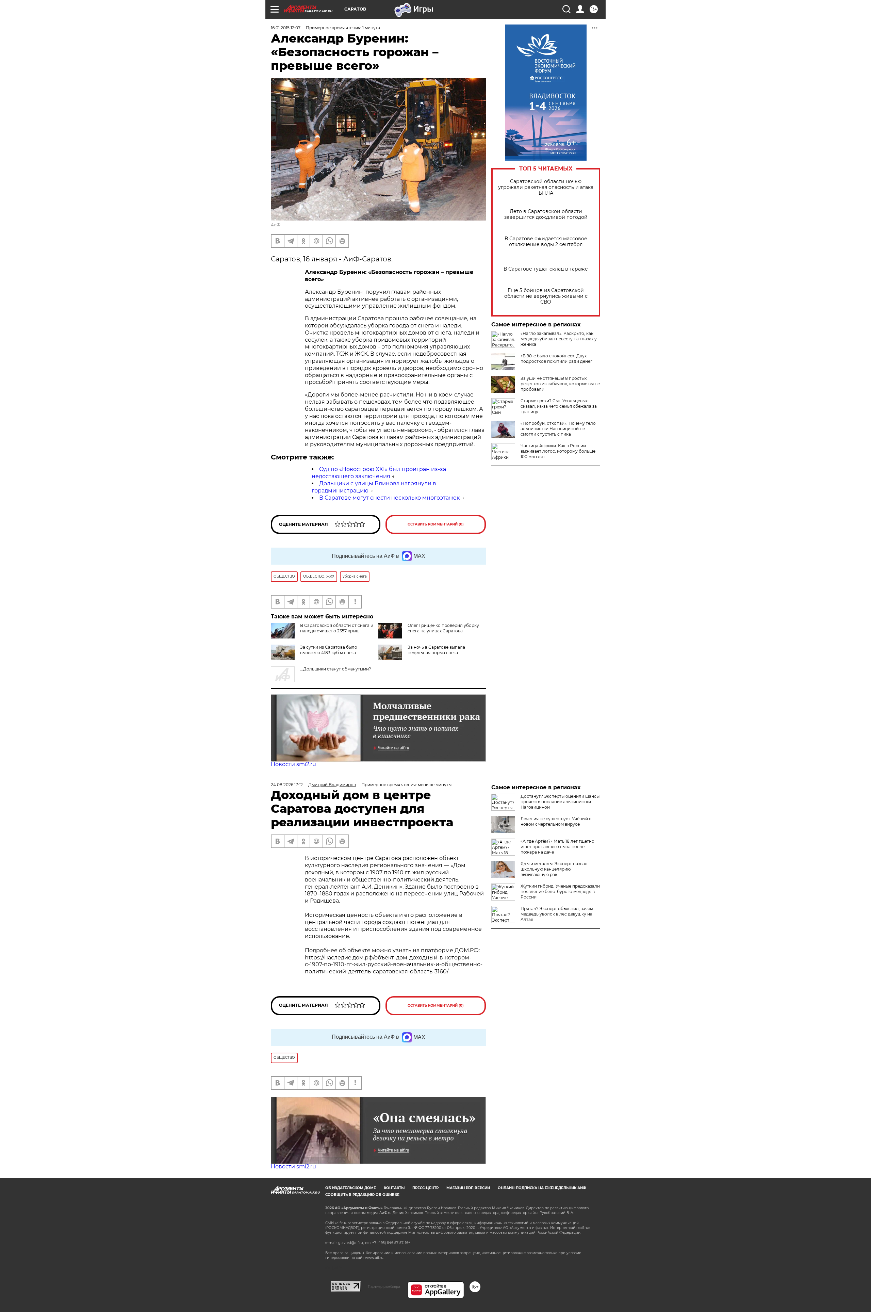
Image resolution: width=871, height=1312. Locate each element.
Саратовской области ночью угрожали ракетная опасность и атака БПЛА (545, 187)
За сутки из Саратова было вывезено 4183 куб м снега (328, 650)
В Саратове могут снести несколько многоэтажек (389, 498)
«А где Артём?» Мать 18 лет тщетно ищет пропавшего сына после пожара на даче (557, 847)
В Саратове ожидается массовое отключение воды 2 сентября (546, 241)
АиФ (275, 224)
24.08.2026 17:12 (287, 784)
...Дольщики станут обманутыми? (335, 668)
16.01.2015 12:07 (285, 27)
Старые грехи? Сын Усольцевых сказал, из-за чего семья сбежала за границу (559, 406)
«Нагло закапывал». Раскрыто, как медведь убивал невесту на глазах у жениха (559, 339)
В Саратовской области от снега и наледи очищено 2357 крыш (336, 628)
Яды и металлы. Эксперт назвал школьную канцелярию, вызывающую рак (554, 869)
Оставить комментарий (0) (436, 524)
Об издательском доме (350, 1188)
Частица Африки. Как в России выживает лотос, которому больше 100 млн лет (558, 451)
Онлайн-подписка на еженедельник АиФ (542, 1188)
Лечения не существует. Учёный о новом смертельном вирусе (556, 821)
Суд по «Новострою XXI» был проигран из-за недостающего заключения (379, 473)
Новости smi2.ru (293, 764)
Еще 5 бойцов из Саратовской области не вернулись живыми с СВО (546, 296)
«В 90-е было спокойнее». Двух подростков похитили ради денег (556, 358)
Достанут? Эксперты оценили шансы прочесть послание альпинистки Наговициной (560, 802)
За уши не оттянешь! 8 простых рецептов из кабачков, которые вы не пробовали (560, 384)
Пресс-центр (425, 1188)
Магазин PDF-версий (468, 1188)
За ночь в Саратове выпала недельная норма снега (436, 650)
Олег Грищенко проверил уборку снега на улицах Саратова (443, 628)
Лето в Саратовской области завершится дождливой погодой (546, 214)
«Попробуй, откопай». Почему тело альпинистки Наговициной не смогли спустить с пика (558, 429)
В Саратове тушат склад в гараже (546, 269)
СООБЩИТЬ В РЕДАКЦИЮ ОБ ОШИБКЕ (362, 1195)
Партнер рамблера (384, 1286)
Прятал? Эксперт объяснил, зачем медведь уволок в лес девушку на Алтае (557, 914)
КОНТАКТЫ (394, 1188)
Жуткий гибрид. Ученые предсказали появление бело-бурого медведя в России (560, 892)
